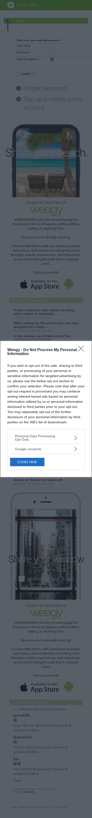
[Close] (82, 350)
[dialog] (46, 409)
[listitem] (46, 437)
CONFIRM (27, 462)
